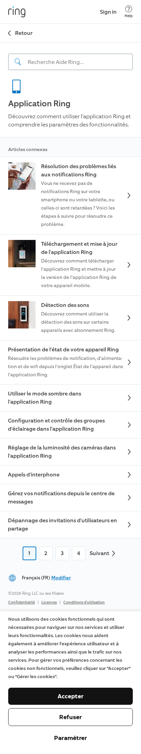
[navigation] (70, 56)
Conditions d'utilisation (84, 602)
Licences (49, 602)
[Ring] (16, 11)
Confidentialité (21, 602)
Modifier (61, 578)
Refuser (70, 717)
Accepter (70, 696)
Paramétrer (70, 738)
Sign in (108, 12)
